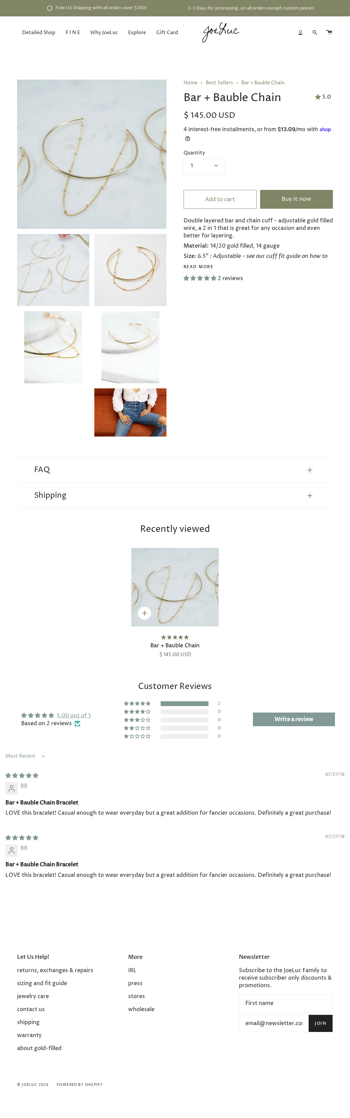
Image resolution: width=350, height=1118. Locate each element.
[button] (201, 278)
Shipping (50, 496)
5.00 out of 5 (74, 715)
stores (136, 996)
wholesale (141, 1009)
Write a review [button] (293, 719)
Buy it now (296, 199)
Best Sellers (219, 83)
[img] (21, 775)
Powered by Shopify (80, 1084)
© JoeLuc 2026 (33, 1084)
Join (320, 1023)
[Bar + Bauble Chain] (175, 587)
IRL (132, 970)
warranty (29, 1035)
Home (191, 83)
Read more (198, 267)
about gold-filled (39, 1048)
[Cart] (329, 32)
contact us (31, 1009)
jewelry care (33, 996)
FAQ (42, 470)
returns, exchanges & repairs (55, 970)
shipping (28, 1022)
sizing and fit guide (42, 983)
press (135, 983)
